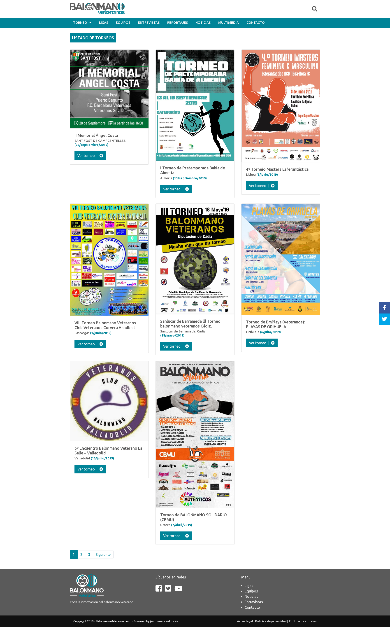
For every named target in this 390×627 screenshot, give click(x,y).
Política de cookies (303, 621)
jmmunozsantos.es (164, 621)
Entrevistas (149, 22)
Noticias (203, 22)
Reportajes (177, 22)
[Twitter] (168, 588)
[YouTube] (178, 588)
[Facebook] (159, 588)
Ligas (103, 22)
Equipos (123, 22)
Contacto (255, 22)
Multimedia (228, 22)
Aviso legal (245, 621)
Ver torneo (86, 156)
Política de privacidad (271, 621)
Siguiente (103, 554)
